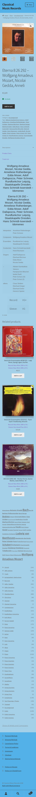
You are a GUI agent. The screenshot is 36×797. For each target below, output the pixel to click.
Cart (28, 791)
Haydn (18, 527)
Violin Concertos (9, 714)
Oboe (6, 648)
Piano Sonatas (9, 667)
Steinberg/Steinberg (15, 548)
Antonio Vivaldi (16, 510)
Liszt (24, 530)
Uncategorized (18, 15)
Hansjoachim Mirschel (16, 129)
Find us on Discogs (11, 767)
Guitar (6, 634)
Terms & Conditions (11, 747)
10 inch (6, 567)
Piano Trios (8, 671)
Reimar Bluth (30, 541)
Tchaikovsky (7, 551)
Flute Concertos (9, 627)
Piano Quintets (9, 664)
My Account (6, 793)
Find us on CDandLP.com (13, 771)
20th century (8, 571)
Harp (6, 637)
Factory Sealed (9, 621)
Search (18, 793)
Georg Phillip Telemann (20, 522)
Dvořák (25, 519)
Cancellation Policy (11, 744)
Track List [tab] (5, 159)
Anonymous (6, 510)
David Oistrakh (11, 519)
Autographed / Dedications (12, 577)
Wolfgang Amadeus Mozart (16, 138)
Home (6, 15)
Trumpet (7, 704)
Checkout (8, 755)
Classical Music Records (11, 6)
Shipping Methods (11, 740)
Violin (6, 711)
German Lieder (9, 631)
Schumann (16, 545)
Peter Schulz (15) (21, 133)
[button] (30, 26)
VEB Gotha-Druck (28, 551)
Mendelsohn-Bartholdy (23, 538)
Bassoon (7, 581)
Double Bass (19, 519)
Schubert (7, 544)
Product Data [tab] (6, 153)
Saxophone (8, 681)
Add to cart (8, 106)
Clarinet (7, 601)
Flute (6, 624)
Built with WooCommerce (11, 786)
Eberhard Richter (8, 522)
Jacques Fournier (13, 530)
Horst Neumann (12, 131)
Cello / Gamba (8, 584)
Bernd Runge (23, 513)
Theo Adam (15, 551)
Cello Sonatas (8, 591)
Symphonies (8, 698)
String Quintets (9, 691)
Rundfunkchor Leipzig (16, 135)
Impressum (9, 751)
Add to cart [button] (18, 376)
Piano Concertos (9, 657)
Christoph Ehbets (20, 517)
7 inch (6, 574)
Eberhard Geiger (25, 124)
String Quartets (9, 688)
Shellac (6, 684)
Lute (5, 644)
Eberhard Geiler (7, 127)
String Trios (8, 694)
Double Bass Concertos (11, 614)
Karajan (20, 530)
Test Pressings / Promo (11, 701)
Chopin (12, 517)
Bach (26, 510)
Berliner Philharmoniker (10, 513)
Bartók (31, 510)
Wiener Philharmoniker (15, 555)
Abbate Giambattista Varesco (15, 120)
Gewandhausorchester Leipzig (16, 524)
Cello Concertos (9, 587)
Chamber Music (9, 594)
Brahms (6, 516)
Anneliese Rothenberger (17, 122)
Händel (4, 530)
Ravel (24, 541)
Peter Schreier (11, 133)
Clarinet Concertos (10, 604)
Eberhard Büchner (13, 124)
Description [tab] (6, 147)
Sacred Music (8, 678)
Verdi (3, 555)
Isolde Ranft (21, 131)
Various (20, 551)
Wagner (8, 555)
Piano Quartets (9, 661)
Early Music (8, 617)
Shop (11, 15)
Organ (6, 651)
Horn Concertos (9, 641)
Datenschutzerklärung (12, 759)
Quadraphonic (9, 674)
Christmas (7, 597)
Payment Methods (11, 736)
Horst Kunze (24, 527)
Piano (15, 541)
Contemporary (9, 607)
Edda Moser (16, 127)
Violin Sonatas (9, 718)
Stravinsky (26, 548)
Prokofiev (20, 541)
